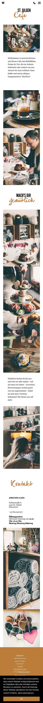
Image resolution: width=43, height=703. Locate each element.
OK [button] (21, 699)
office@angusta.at (24, 672)
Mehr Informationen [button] (26, 693)
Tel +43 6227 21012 (20, 669)
